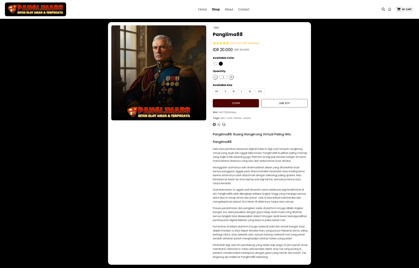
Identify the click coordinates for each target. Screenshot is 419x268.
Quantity (219, 71)
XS (216, 91)
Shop (216, 9)
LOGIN (236, 103)
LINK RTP (284, 103)
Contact (243, 9)
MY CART (407, 9)
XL (250, 91)
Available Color (223, 58)
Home (202, 9)
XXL (260, 91)
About (229, 9)
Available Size (222, 85)
